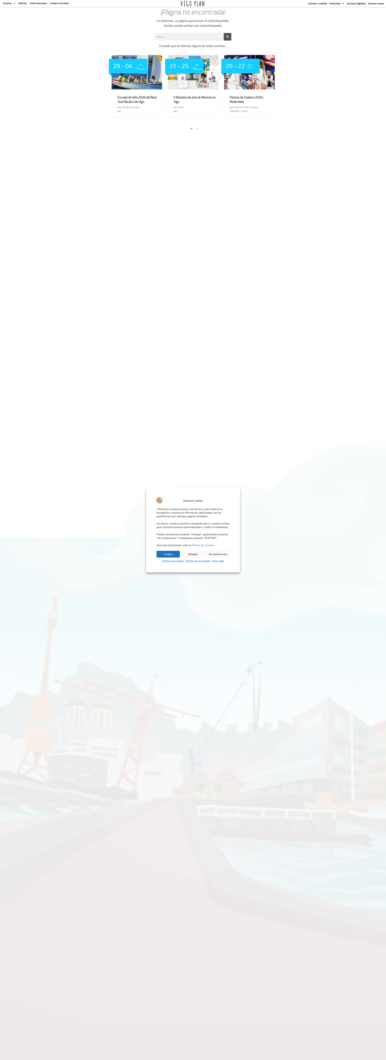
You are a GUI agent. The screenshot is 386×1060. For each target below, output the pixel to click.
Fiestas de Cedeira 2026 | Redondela (246, 99)
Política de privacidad (197, 560)
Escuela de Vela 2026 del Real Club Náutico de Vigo (137, 99)
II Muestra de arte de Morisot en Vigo (195, 99)
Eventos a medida (317, 3)
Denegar (193, 554)
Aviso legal (218, 560)
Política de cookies (173, 560)
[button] (189, 128)
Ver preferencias (218, 554)
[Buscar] (227, 37)
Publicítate (334, 3)
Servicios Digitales (356, 3)
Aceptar (168, 554)
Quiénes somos (376, 3)
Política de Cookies (203, 545)
